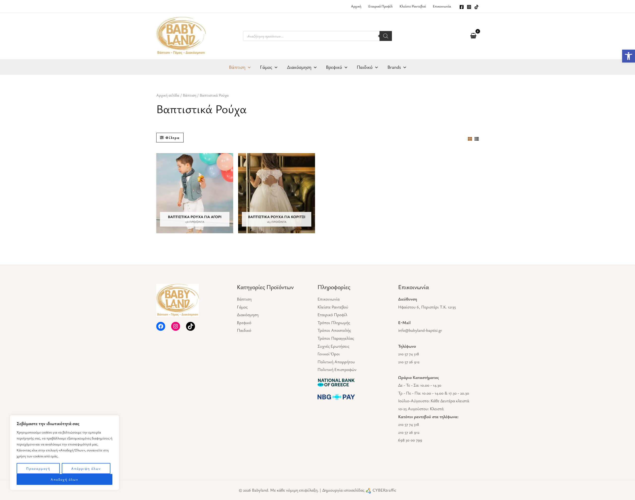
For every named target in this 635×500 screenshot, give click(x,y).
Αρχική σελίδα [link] (167, 95)
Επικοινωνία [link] (329, 299)
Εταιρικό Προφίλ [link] (332, 314)
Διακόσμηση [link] (247, 314)
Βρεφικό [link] (244, 322)
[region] (64, 452)
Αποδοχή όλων (64, 479)
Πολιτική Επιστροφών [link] (337, 369)
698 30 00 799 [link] (410, 440)
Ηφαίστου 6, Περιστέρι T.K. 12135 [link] (427, 307)
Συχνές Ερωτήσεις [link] (333, 346)
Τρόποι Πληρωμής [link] (334, 322)
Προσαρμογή (38, 468)
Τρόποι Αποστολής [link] (334, 330)
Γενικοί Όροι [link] (329, 354)
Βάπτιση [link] (189, 95)
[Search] (386, 36)
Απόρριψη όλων (86, 468)
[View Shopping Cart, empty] (473, 36)
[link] (628, 56)
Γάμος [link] (242, 307)
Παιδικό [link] (244, 330)
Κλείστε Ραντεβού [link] (333, 307)
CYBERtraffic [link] (384, 490)
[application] (248, 67)
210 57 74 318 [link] (408, 354)
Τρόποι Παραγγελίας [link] (336, 338)
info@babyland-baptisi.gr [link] (420, 330)
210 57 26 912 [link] (408, 362)
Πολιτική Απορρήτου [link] (336, 362)
